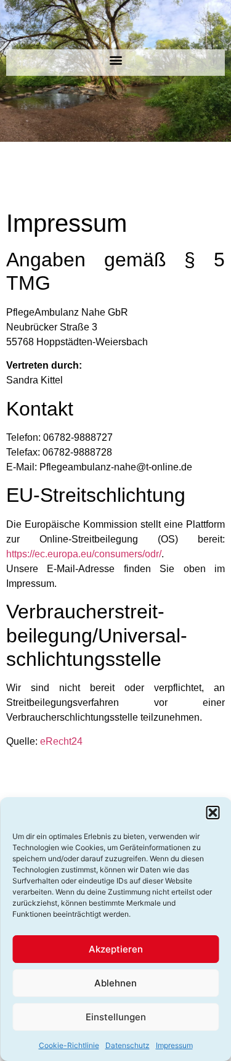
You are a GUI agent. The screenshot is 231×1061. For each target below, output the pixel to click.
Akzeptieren (116, 949)
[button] (212, 812)
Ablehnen (115, 983)
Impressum (174, 1045)
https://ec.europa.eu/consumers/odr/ (83, 554)
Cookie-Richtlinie (69, 1045)
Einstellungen (116, 1017)
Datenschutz (127, 1045)
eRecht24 (61, 741)
